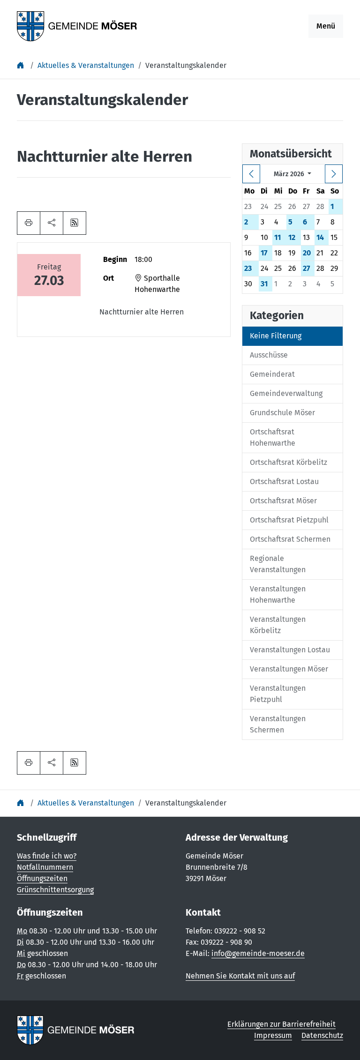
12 (291, 237)
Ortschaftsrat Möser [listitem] (283, 500)
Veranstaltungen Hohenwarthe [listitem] (278, 594)
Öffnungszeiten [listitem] (42, 878)
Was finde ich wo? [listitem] (46, 855)
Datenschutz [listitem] (322, 1035)
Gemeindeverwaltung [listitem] (286, 393)
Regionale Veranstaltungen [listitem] (278, 564)
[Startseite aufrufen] (77, 25)
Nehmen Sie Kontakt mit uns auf (240, 975)
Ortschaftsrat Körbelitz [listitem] (288, 462)
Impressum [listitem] (273, 1035)
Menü (325, 26)
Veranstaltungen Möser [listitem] (289, 668)
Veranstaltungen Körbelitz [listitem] (278, 625)
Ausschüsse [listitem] (269, 355)
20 (307, 252)
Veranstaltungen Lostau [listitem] (290, 649)
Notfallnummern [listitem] (45, 867)
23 (248, 268)
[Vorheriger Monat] (251, 173)
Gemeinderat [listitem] (272, 374)
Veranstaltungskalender (185, 65)
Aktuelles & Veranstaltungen (86, 65)
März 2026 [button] (290, 174)
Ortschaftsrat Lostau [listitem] (284, 481)
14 (320, 237)
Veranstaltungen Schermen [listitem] (278, 724)
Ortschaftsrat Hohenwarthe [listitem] (272, 437)
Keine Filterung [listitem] (275, 335)
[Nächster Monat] (334, 173)
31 (264, 283)
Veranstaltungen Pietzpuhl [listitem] (278, 694)
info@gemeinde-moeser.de (258, 953)
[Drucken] (28, 223)
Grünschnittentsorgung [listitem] (55, 889)
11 (277, 237)
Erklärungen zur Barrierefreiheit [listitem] (281, 1024)
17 (264, 252)
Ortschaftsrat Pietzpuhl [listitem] (289, 519)
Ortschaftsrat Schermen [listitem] (290, 539)
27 (306, 268)
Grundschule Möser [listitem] (282, 412)
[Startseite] (21, 65)
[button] (51, 223)
